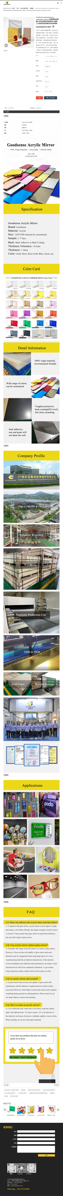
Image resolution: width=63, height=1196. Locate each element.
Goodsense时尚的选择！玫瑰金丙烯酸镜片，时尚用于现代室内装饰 (31, 1115)
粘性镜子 (23, 1090)
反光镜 (6, 1096)
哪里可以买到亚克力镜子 (34, 1090)
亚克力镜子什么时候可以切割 (11, 1090)
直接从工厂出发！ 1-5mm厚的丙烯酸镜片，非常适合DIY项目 (51, 1115)
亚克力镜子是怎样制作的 (49, 1090)
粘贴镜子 (52, 1093)
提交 (46, 1155)
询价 (39, 98)
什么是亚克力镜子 (22, 1093)
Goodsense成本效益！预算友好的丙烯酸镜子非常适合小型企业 (41, 1115)
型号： (6, 108)
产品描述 (7, 111)
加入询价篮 (52, 98)
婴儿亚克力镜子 (14, 1096)
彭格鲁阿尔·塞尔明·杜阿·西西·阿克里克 (38, 1093)
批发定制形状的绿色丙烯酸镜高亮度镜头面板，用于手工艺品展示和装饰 (11, 1115)
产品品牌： (33, 108)
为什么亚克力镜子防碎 (9, 1093)
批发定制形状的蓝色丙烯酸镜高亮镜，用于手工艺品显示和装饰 (21, 1115)
